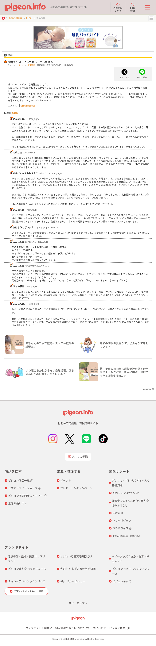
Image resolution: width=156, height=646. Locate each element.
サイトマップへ (78, 603)
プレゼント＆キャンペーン (76, 488)
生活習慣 (31, 65)
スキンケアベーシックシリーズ (26, 581)
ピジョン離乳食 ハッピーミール (27, 569)
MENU (151, 18)
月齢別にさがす (118, 9)
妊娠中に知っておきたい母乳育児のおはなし (130, 503)
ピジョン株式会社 (120, 628)
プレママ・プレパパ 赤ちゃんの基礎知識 (131, 483)
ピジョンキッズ (121, 581)
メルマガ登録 (80, 456)
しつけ (29, 18)
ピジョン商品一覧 (18, 480)
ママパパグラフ (121, 520)
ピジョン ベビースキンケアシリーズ (131, 571)
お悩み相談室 (15, 18)
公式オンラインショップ (22, 488)
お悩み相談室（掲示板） (127, 536)
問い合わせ (99, 628)
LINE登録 (132, 9)
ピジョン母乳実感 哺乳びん (76, 556)
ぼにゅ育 (117, 513)
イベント (65, 480)
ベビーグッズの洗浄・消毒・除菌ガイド (130, 558)
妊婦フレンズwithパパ (125, 493)
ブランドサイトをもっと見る (28, 591)
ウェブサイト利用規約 (38, 628)
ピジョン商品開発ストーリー (25, 496)
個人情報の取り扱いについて (72, 628)
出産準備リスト (17, 503)
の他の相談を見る (28, 105)
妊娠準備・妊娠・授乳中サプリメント (26, 558)
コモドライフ (120, 528)
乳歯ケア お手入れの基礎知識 (78, 569)
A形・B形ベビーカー (72, 581)
